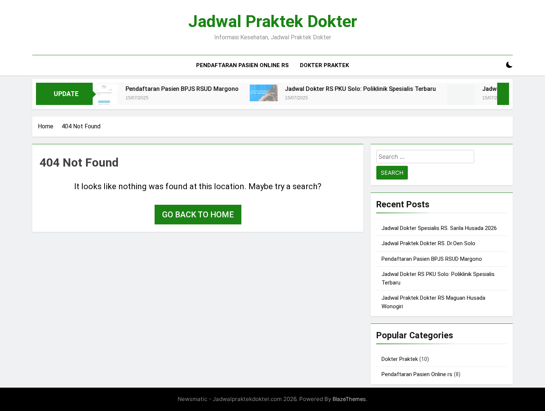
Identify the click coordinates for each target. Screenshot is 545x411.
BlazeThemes (349, 399)
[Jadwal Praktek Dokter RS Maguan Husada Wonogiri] (450, 98)
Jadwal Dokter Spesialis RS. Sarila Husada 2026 (439, 228)
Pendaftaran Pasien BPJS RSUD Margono (171, 88)
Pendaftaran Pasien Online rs (242, 65)
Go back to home (198, 214)
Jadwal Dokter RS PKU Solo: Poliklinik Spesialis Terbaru (349, 88)
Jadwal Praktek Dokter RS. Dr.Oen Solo (428, 243)
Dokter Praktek (324, 65)
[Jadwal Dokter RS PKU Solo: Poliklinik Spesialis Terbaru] (253, 93)
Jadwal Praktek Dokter (272, 21)
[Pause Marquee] (503, 94)
